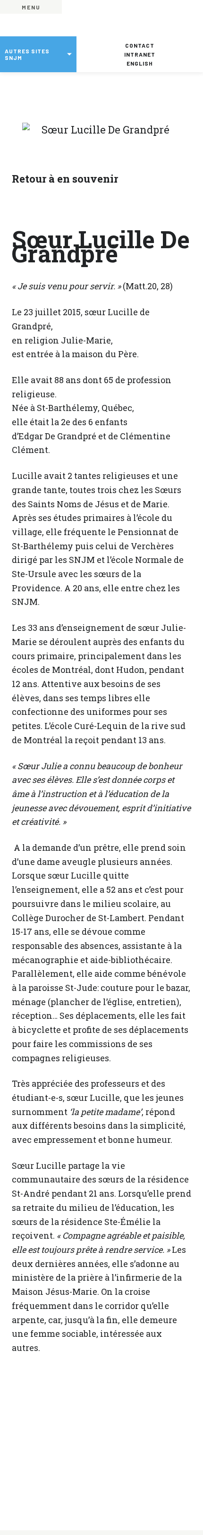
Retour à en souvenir (65, 178)
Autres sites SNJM (27, 54)
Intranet (139, 54)
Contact (139, 45)
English (140, 63)
